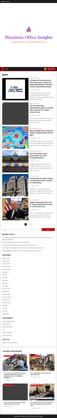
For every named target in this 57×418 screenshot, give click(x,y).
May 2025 (4, 280)
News (3, 329)
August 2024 (5, 305)
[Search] (42, 68)
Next (31, 224)
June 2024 (4, 311)
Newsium (33, 416)
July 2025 (4, 274)
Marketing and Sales (34, 78)
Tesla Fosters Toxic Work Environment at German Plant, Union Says (19, 245)
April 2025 (5, 283)
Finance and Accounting (35, 128)
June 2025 (4, 277)
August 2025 (5, 272)
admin (38, 89)
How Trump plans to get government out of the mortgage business (38, 156)
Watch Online (51, 69)
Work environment (7, 335)
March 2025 (5, 286)
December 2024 (6, 294)
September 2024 (6, 302)
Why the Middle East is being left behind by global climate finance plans (42, 133)
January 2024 (5, 313)
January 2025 (5, 291)
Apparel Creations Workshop (9, 342)
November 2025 (6, 266)
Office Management (34, 103)
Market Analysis (6, 324)
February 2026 (6, 258)
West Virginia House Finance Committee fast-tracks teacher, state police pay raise (23, 247)
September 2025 (6, 269)
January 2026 (5, 261)
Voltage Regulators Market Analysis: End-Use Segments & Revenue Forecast (21, 250)
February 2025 (6, 288)
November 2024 (6, 297)
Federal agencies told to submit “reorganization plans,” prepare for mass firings (41, 181)
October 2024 (6, 299)
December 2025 (6, 263)
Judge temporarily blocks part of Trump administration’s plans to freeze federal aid (41, 204)
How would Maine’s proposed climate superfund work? (16, 242)
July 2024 (4, 308)
